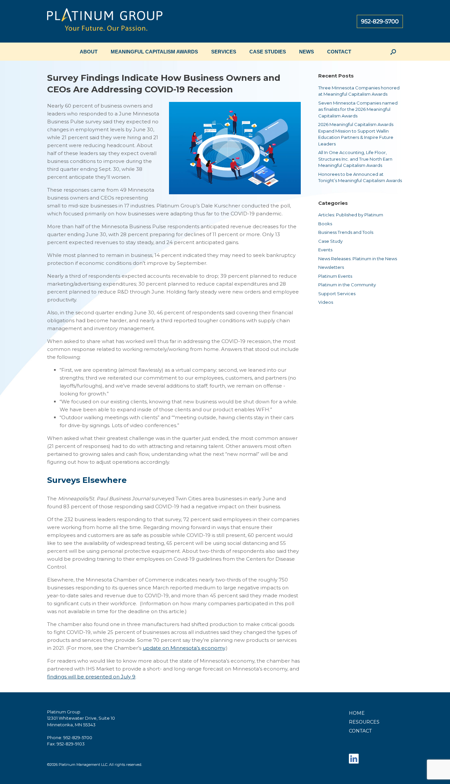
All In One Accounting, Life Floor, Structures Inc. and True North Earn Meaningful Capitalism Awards (355, 159)
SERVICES (223, 51)
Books (325, 223)
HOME (357, 713)
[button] (393, 52)
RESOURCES (364, 722)
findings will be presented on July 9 (91, 677)
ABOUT (89, 51)
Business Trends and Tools (345, 232)
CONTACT (339, 51)
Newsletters (331, 267)
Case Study (330, 241)
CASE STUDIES (267, 51)
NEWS (306, 51)
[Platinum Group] (104, 21)
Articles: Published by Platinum (350, 214)
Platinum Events (335, 276)
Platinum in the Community (347, 284)
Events (325, 249)
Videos (325, 302)
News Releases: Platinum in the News (357, 258)
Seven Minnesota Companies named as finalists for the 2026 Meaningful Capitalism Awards (358, 109)
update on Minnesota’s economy (184, 648)
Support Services (336, 293)
